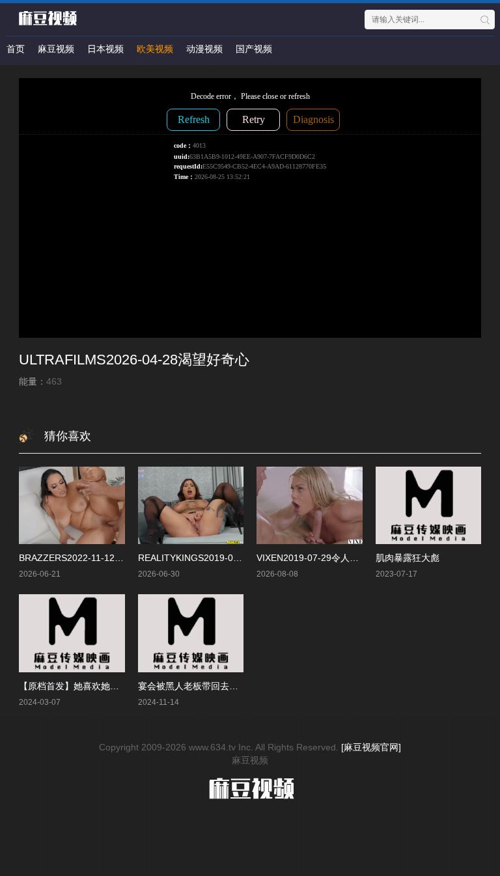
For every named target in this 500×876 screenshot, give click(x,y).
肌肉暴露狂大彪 (407, 558)
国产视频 (254, 49)
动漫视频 (204, 49)
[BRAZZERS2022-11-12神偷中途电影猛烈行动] (72, 505)
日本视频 (105, 49)
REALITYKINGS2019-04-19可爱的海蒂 (218, 558)
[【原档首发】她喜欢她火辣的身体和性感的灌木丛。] (72, 633)
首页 (16, 49)
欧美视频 (155, 49)
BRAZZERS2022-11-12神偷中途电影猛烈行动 (112, 558)
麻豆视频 (56, 49)
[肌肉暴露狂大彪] (429, 505)
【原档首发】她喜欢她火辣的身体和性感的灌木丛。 (124, 686)
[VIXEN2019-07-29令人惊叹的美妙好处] (310, 505)
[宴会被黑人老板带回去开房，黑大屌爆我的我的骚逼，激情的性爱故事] (191, 633)
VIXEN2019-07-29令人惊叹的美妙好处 (335, 558)
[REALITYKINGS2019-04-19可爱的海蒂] (191, 505)
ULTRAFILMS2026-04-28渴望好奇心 (134, 359)
